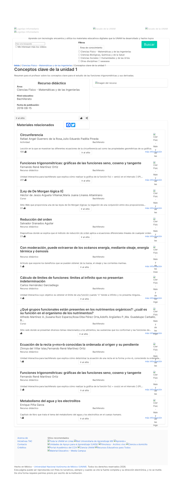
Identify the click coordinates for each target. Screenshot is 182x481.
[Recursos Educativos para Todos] (112, 447)
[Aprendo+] (120, 441)
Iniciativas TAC (24, 441)
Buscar (149, 44)
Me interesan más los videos (32, 46)
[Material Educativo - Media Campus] (67, 450)
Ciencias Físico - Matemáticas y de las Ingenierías (106, 51)
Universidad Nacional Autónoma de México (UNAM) (60, 466)
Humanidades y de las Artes (115, 58)
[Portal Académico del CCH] (62, 447)
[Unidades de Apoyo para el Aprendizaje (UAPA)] (73, 444)
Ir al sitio (20, 118)
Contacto (22, 444)
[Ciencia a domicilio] (136, 444)
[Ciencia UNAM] (86, 447)
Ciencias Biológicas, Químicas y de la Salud (102, 54)
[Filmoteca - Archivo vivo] (112, 444)
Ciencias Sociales (89, 58)
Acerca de (22, 438)
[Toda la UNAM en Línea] (60, 441)
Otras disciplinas (89, 61)
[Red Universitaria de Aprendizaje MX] (93, 441)
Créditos (21, 447)
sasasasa (105, 61)
